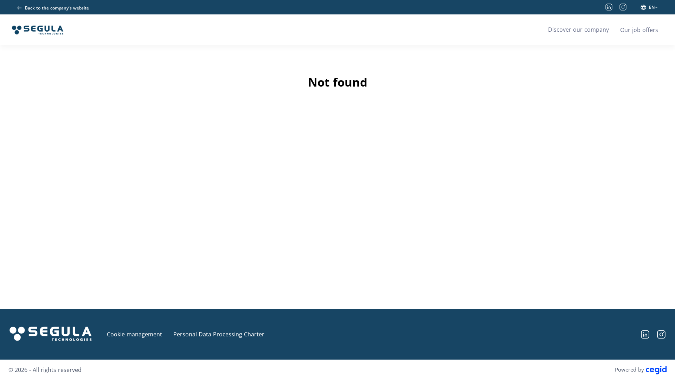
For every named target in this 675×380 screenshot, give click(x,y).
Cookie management (134, 334)
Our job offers (639, 30)
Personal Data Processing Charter (218, 334)
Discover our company (578, 29)
